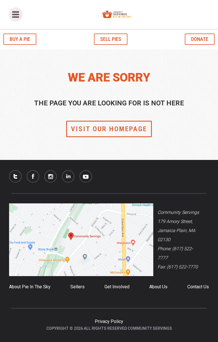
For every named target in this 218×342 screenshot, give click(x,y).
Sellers (77, 286)
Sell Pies (110, 39)
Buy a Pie (20, 39)
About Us (158, 286)
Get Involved (116, 286)
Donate (199, 39)
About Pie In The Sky (30, 286)
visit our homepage (109, 129)
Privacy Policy (109, 321)
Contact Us (198, 286)
